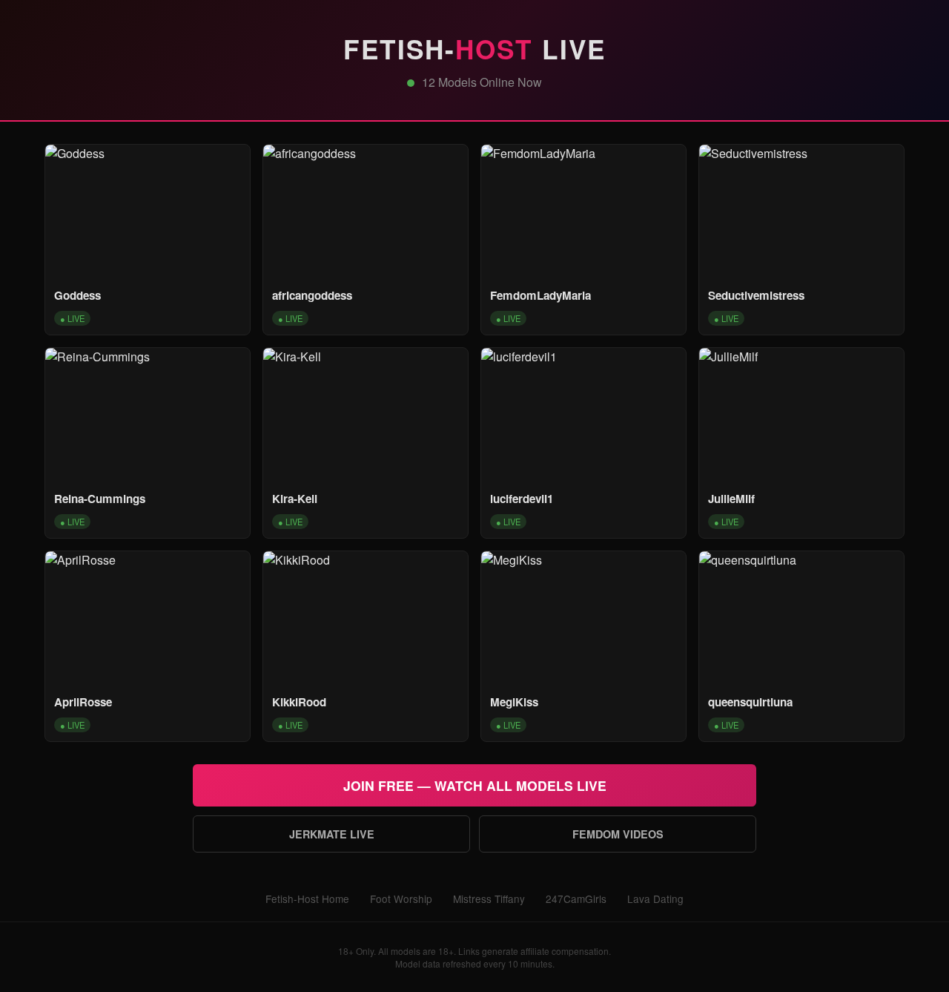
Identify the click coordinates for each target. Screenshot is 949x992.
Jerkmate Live (331, 834)
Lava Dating (655, 898)
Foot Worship (401, 898)
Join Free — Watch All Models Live (474, 785)
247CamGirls (576, 898)
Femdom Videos (618, 834)
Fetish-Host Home (307, 898)
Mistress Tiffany (489, 898)
